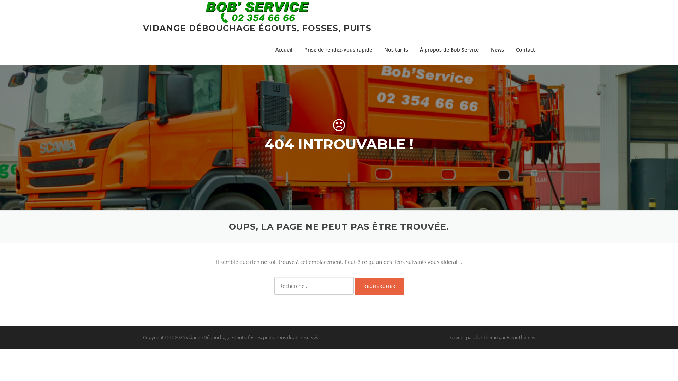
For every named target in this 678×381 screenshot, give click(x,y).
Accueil (283, 49)
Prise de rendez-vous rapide (338, 49)
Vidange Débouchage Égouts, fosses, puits (257, 28)
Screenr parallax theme (473, 337)
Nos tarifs (396, 49)
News (497, 49)
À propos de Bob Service (449, 49)
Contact (525, 49)
